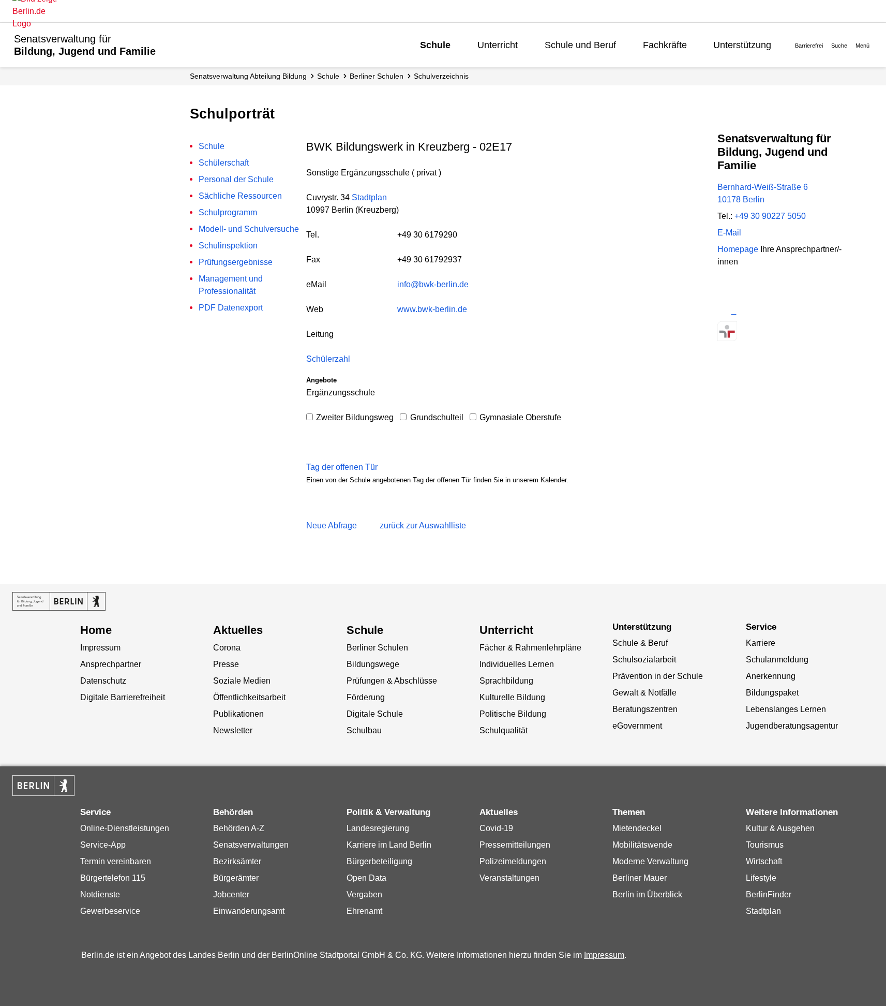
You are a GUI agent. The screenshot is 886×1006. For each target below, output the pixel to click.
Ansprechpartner (110, 664)
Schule (435, 45)
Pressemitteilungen (514, 844)
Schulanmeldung (777, 659)
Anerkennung (770, 676)
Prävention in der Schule (657, 676)
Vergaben (364, 894)
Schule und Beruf (580, 45)
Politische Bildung (512, 713)
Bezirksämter (237, 861)
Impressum (100, 647)
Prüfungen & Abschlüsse (392, 680)
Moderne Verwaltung (650, 861)
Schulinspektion (228, 245)
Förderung (366, 697)
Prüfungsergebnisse (236, 262)
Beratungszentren (645, 709)
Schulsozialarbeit (644, 659)
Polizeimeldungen (512, 861)
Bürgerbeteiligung (379, 861)
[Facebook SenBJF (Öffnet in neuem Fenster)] (764, 310)
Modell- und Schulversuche (249, 229)
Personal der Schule (236, 179)
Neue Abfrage (331, 525)
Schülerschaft (224, 162)
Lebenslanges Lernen (786, 709)
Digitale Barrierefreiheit (122, 697)
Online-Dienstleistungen (124, 828)
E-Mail (729, 232)
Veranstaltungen (509, 878)
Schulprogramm (228, 212)
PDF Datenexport (231, 307)
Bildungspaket (772, 692)
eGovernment (637, 725)
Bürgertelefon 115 (112, 878)
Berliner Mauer (639, 878)
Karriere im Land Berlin (389, 844)
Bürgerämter (236, 878)
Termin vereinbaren (115, 861)
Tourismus (765, 844)
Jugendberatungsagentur (792, 725)
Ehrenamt (364, 911)
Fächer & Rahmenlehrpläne (530, 647)
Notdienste (100, 894)
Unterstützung (742, 45)
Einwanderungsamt (248, 911)
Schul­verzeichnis (441, 76)
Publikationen (238, 713)
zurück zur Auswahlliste (423, 525)
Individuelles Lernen (516, 664)
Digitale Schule (375, 713)
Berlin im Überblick (647, 894)
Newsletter (232, 730)
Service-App (103, 844)
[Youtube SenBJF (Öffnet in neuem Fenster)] (782, 310)
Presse (226, 664)
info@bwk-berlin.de (433, 284)
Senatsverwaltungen (251, 844)
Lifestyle (761, 878)
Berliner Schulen (376, 76)
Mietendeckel (637, 828)
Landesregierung (378, 828)
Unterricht (497, 45)
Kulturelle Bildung (512, 697)
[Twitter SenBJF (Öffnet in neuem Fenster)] (727, 310)
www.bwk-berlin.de (432, 309)
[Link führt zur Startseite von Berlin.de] (43, 785)
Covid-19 (496, 828)
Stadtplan (369, 197)
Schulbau (364, 730)
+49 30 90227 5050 (770, 216)
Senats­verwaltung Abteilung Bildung (248, 76)
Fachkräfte (665, 45)
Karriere (760, 643)
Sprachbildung (506, 680)
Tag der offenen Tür (342, 467)
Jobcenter (231, 894)
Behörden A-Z (238, 828)
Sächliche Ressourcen (240, 195)
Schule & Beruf (640, 643)
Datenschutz (103, 680)
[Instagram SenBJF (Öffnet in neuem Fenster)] (746, 310)
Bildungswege (373, 664)
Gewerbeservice (110, 911)
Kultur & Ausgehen (780, 828)
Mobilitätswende (642, 844)
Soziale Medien (242, 680)
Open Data (366, 878)
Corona (227, 647)
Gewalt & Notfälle (644, 692)
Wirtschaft (764, 861)
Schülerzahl (328, 358)
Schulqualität (503, 730)
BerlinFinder (768, 894)
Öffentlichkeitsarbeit (249, 697)
